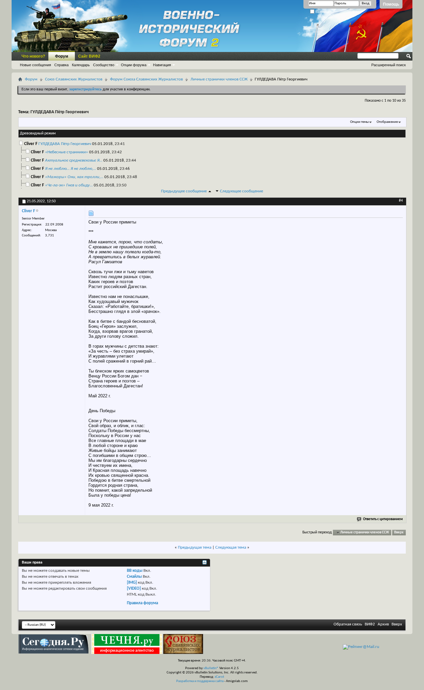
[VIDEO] (134, 588)
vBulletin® (211, 668)
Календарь (81, 65)
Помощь (391, 4)
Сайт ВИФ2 (89, 56)
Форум (61, 56)
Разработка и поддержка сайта (200, 681)
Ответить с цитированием (383, 519)
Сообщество (103, 65)
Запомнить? (324, 12)
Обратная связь (348, 624)
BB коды (134, 570)
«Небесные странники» (66, 152)
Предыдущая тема (194, 547)
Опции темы (359, 122)
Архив (383, 624)
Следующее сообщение (241, 191)
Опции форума (133, 65)
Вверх (398, 532)
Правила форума (142, 603)
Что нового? (33, 56)
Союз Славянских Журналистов (73, 79)
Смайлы (134, 576)
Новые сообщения (35, 65)
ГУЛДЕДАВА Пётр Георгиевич (59, 112)
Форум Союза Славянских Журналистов (146, 79)
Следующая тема (230, 547)
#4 (401, 201)
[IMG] (132, 582)
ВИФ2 (370, 624)
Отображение (387, 122)
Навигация (162, 65)
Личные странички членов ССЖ (218, 79)
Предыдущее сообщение (184, 191)
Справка (61, 65)
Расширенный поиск (388, 65)
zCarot (219, 677)
